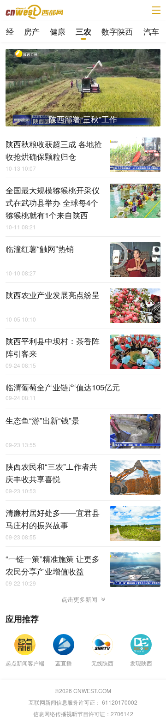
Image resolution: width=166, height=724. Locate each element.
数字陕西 (117, 31)
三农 (83, 31)
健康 (57, 31)
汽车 (151, 31)
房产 (32, 31)
